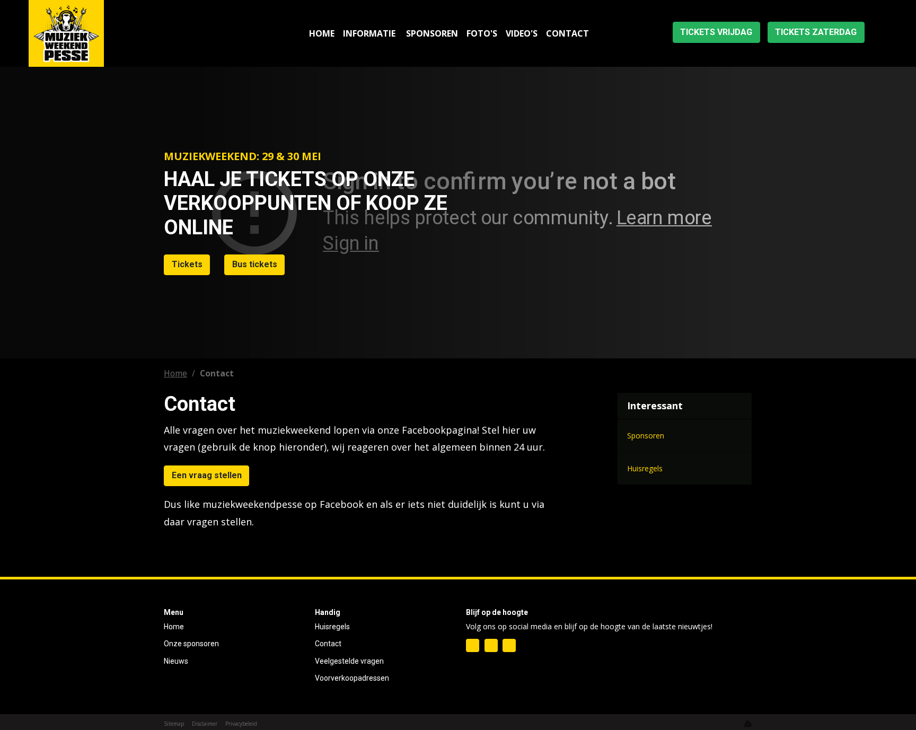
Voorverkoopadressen (352, 678)
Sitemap (174, 723)
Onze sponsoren (191, 643)
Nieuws (176, 661)
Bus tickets (254, 264)
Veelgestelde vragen (349, 661)
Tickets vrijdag (716, 32)
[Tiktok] (509, 645)
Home (175, 373)
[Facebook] (472, 645)
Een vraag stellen (207, 475)
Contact (328, 643)
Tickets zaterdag (816, 32)
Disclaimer (204, 723)
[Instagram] (491, 645)
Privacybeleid (241, 723)
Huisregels (332, 626)
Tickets (187, 264)
